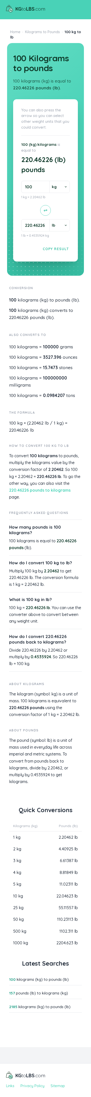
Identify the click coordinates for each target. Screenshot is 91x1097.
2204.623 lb (67, 942)
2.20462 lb (68, 837)
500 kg (19, 931)
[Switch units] (45, 210)
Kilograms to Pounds (42, 32)
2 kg (17, 848)
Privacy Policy (32, 1086)
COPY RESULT (56, 249)
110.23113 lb (67, 919)
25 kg (18, 907)
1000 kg (20, 942)
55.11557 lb (68, 907)
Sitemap (58, 1086)
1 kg (16, 837)
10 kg (18, 896)
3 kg (17, 860)
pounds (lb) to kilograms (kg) (38, 993)
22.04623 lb (67, 896)
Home (15, 32)
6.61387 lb (69, 860)
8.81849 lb (69, 872)
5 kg (17, 884)
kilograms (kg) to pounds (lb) (39, 979)
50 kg (18, 919)
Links (10, 1086)
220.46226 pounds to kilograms (40, 490)
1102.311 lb (68, 931)
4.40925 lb (68, 848)
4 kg (17, 872)
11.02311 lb (68, 884)
